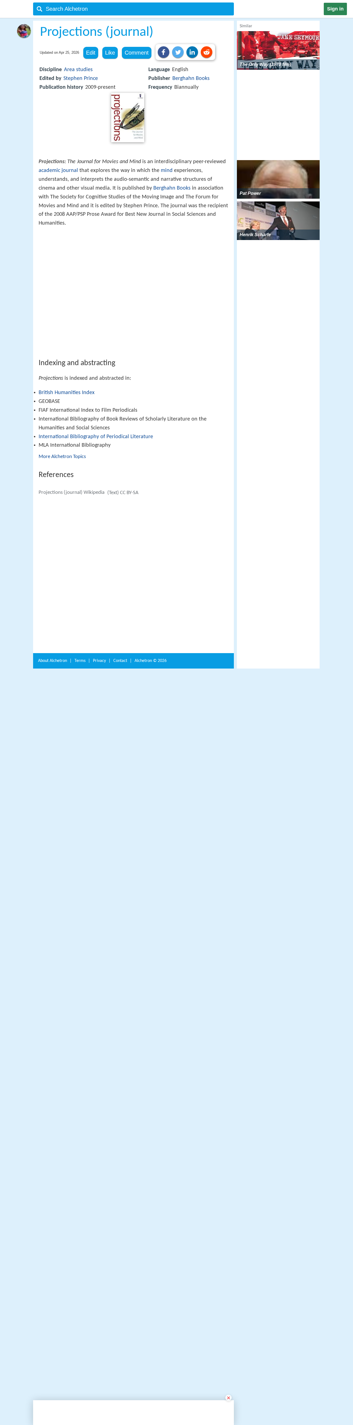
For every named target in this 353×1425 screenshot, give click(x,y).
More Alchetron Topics (62, 537)
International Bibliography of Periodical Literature (96, 517)
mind (167, 170)
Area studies (78, 69)
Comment (137, 53)
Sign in (335, 9)
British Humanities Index (67, 473)
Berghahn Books (191, 78)
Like (110, 53)
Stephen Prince (80, 78)
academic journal (58, 170)
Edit (90, 53)
